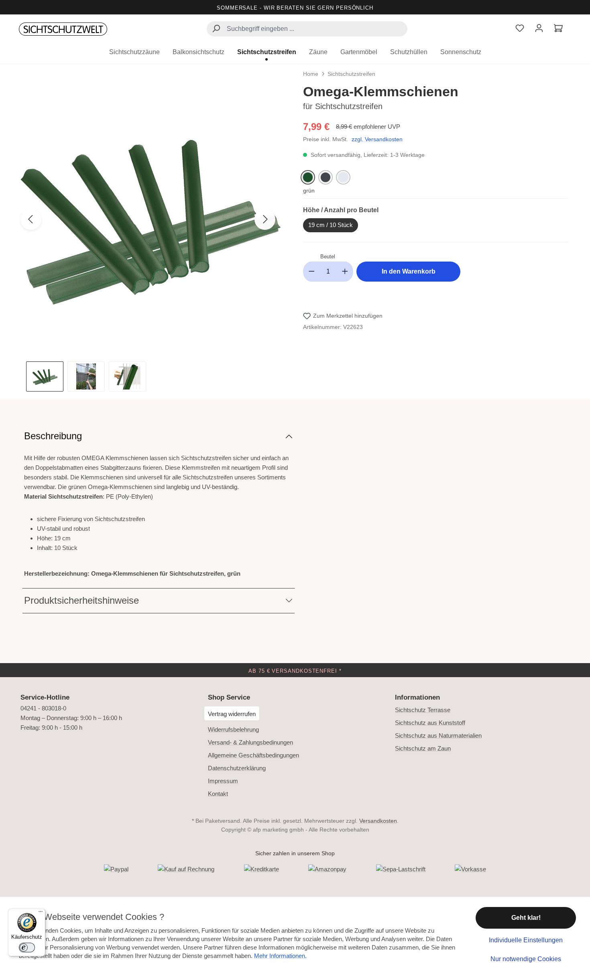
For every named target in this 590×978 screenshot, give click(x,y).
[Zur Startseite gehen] (63, 29)
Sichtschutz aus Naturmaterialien (438, 735)
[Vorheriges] (30, 219)
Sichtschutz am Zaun (423, 748)
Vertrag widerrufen (232, 713)
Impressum (223, 780)
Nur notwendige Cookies (525, 959)
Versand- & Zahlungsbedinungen (250, 742)
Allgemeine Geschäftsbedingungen (253, 755)
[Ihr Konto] (539, 29)
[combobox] (307, 29)
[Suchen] (216, 29)
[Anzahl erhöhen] (345, 272)
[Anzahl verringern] (311, 272)
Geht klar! (526, 917)
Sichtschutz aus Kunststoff (430, 722)
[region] (154, 237)
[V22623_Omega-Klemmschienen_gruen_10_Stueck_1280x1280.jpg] (148, 217)
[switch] (27, 947)
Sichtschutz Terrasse (422, 709)
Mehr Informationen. (280, 955)
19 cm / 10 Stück (330, 224)
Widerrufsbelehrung (233, 729)
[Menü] (40, 913)
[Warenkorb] (558, 29)
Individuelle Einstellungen (526, 940)
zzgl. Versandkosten (377, 139)
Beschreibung (53, 435)
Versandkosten (378, 821)
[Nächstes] (264, 219)
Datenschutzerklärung (237, 768)
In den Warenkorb (408, 271)
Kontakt (218, 793)
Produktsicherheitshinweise (81, 600)
